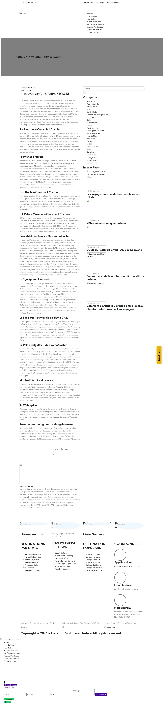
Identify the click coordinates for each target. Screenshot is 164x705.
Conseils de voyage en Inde (98, 115)
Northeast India (93, 147)
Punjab (89, 149)
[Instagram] (98, 6)
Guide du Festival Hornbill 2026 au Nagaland (114, 249)
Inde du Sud (26, 90)
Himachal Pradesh (94, 133)
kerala (89, 141)
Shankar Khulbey (28, 88)
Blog (88, 109)
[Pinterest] (104, 6)
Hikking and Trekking (95, 131)
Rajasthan (90, 152)
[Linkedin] (136, 535)
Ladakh (89, 144)
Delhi (89, 120)
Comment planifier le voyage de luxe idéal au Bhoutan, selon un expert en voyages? (115, 307)
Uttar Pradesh (92, 160)
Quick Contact (159, 355)
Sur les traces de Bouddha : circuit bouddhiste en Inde (115, 278)
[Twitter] (92, 6)
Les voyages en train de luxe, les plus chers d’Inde (113, 195)
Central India (92, 112)
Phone (8, 702)
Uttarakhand (92, 163)
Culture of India (93, 117)
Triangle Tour (92, 157)
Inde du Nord (92, 136)
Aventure (91, 101)
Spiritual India (92, 155)
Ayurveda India (93, 104)
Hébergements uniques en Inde (106, 223)
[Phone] (4, 702)
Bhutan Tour (92, 106)
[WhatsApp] (4, 699)
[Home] (23, 13)
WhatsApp (9, 699)
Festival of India (93, 128)
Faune (89, 125)
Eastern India (92, 123)
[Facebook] (86, 6)
